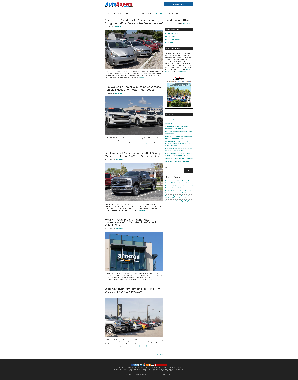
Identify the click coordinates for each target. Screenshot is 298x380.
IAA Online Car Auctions (171, 33)
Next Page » (160, 354)
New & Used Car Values (171, 42)
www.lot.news (186, 23)
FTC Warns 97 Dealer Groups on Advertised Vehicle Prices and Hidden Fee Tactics (133, 88)
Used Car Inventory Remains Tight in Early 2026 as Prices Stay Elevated (132, 290)
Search (167, 167)
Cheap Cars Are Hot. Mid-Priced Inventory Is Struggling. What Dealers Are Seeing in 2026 (134, 22)
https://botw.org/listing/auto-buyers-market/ (177, 161)
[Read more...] (142, 77)
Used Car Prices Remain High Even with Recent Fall (179, 158)
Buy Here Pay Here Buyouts (172, 39)
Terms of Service (182, 71)
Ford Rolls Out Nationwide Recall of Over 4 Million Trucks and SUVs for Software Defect (134, 155)
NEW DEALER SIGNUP (178, 4)
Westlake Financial (170, 36)
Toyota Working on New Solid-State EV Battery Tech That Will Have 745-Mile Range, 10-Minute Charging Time (178, 121)
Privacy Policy (149, 367)
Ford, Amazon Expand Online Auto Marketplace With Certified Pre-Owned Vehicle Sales (130, 222)
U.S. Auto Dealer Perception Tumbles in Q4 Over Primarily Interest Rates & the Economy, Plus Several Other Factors (178, 143)
